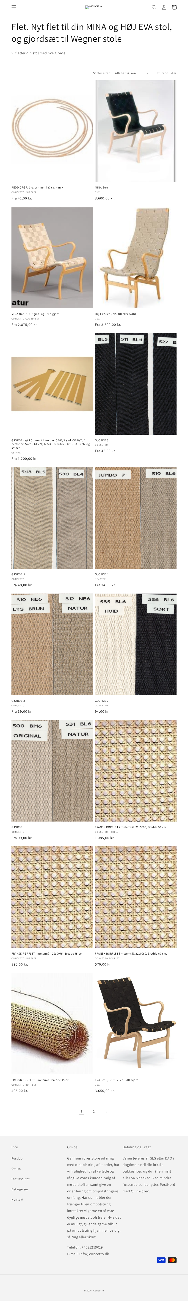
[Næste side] (106, 1112)
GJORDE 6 (101, 440)
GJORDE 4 (101, 574)
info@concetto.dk (94, 1253)
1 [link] (82, 1111)
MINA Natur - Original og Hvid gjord (35, 314)
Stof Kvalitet (20, 1179)
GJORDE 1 (18, 827)
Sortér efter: (102, 73)
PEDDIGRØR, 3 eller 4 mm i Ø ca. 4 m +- (37, 187)
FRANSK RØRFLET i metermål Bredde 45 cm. (40, 1080)
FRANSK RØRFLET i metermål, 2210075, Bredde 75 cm (47, 953)
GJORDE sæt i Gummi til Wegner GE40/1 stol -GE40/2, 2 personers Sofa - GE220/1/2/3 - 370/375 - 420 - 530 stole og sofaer (50, 444)
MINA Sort (101, 187)
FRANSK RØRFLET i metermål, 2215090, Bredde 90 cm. (131, 827)
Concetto (98, 1290)
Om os (16, 1169)
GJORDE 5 (18, 574)
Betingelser (19, 1189)
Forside (16, 1158)
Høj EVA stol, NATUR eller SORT (116, 314)
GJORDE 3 (18, 701)
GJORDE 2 (101, 701)
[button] (14, 7)
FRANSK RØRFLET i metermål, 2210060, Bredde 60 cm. (131, 953)
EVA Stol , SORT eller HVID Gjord (116, 1080)
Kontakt (17, 1199)
